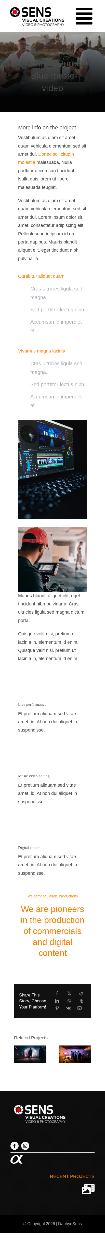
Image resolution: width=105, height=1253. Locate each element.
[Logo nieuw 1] (36, 5)
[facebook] (14, 1146)
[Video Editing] (52, 422)
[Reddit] (81, 993)
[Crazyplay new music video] (30, 1054)
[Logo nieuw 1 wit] (39, 1103)
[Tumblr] (81, 1001)
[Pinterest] (57, 1008)
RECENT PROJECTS (72, 1176)
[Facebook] (57, 993)
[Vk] (68, 1008)
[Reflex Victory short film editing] (75, 1054)
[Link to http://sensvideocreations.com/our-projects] (88, 1189)
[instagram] (25, 1146)
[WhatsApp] (69, 1001)
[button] (18, 1054)
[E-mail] (79, 1008)
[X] (69, 993)
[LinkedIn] (57, 1001)
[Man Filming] (52, 529)
